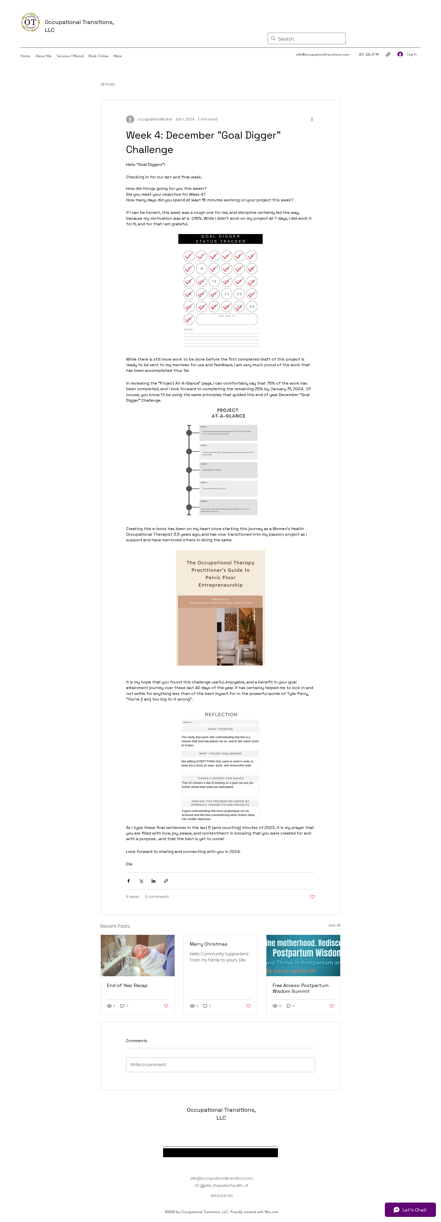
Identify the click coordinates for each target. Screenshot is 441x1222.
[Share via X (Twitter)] (141, 880)
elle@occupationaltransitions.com (322, 54)
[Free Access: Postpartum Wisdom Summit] (303, 955)
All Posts (108, 84)
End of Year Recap (127, 985)
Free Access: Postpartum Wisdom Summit (301, 988)
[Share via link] (166, 880)
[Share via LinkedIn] (153, 880)
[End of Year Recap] (138, 955)
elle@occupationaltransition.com (221, 1178)
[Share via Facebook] (128, 880)
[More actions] (312, 119)
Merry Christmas (208, 944)
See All (334, 925)
